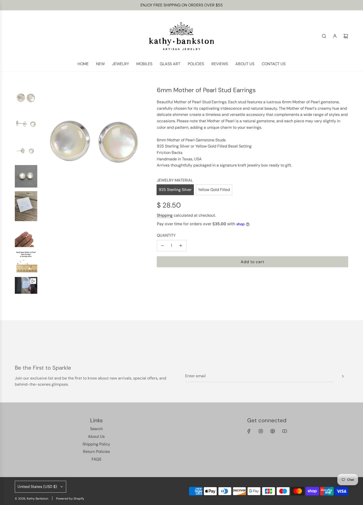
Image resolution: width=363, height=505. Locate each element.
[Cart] (345, 36)
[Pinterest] (272, 431)
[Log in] (334, 36)
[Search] (324, 36)
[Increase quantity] (180, 245)
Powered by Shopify (70, 499)
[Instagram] (260, 431)
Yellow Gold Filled (214, 189)
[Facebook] (248, 431)
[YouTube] (284, 431)
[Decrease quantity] (162, 245)
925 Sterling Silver (175, 189)
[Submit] (342, 376)
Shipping (165, 215)
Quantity (166, 235)
